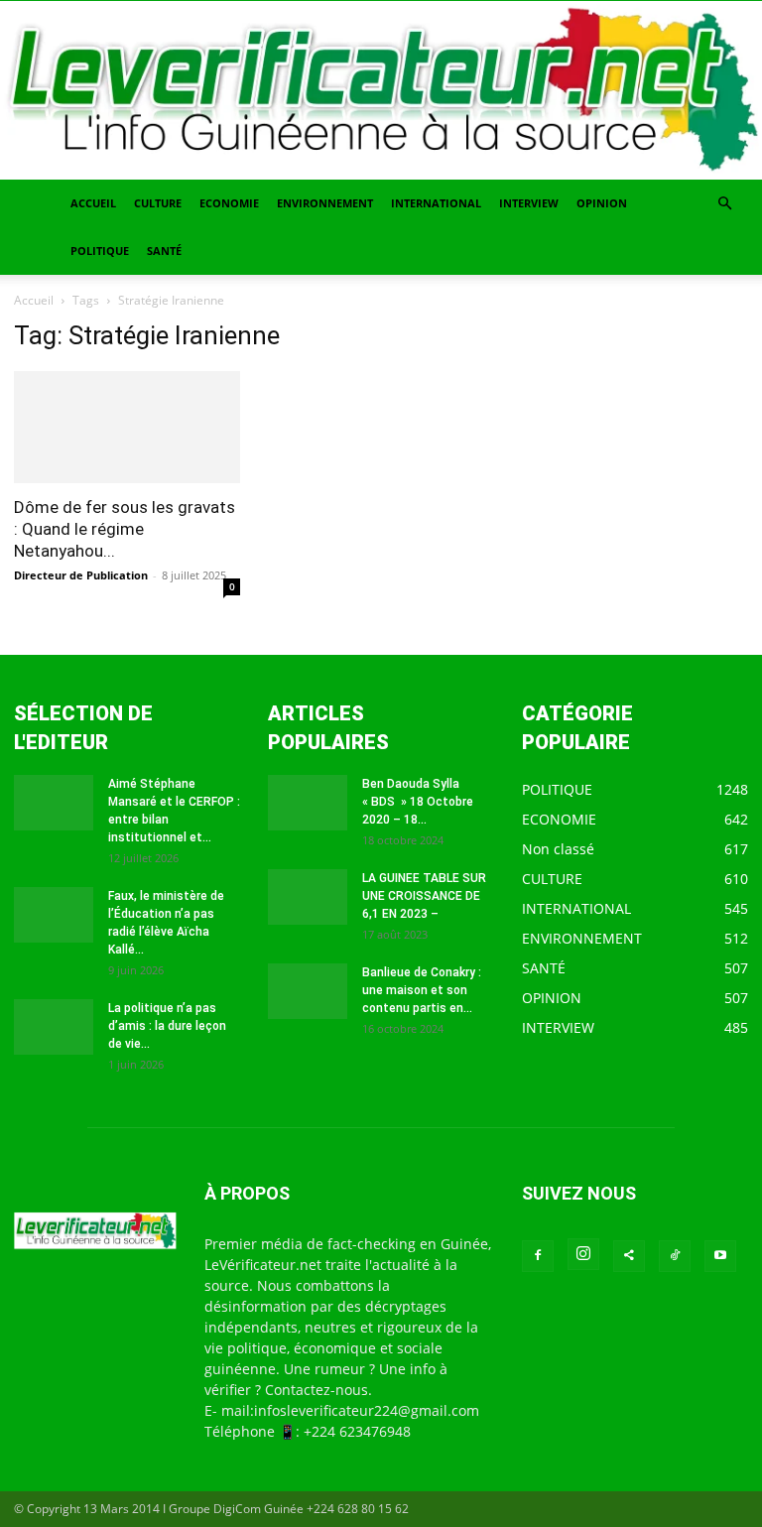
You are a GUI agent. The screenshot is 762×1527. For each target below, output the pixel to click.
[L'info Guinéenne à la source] (381, 90)
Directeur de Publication (81, 575)
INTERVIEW (529, 202)
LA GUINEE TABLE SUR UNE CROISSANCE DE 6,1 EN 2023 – (424, 896)
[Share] (629, 1256)
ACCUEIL (93, 202)
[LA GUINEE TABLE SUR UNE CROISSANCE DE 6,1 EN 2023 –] (307, 897)
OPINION (601, 202)
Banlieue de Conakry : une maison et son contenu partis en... (421, 990)
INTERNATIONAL (436, 202)
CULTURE (158, 202)
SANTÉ (164, 250)
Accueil (34, 300)
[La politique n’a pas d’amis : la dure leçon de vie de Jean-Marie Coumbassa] (53, 1027)
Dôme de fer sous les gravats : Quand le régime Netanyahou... (124, 529)
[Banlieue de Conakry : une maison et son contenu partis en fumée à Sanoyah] (307, 991)
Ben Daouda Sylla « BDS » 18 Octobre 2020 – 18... (417, 802)
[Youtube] (720, 1256)
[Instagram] (583, 1254)
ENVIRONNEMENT (325, 202)
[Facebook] (538, 1256)
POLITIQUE (99, 250)
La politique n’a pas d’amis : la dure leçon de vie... (167, 1026)
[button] (724, 203)
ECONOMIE (229, 202)
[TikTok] (675, 1256)
